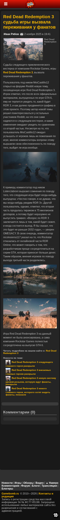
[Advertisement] (30, 447)
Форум (25, 485)
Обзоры (28, 483)
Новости (7, 483)
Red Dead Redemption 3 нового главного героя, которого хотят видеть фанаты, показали (28, 391)
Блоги (36, 485)
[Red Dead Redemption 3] (23, 39)
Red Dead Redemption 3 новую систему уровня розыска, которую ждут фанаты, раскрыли (31, 381)
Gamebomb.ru (10, 493)
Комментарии (10, 485)
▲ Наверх (52, 483)
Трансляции (49, 485)
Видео (40, 483)
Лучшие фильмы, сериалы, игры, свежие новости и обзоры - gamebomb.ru (30, 4)
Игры (18, 483)
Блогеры (7, 488)
